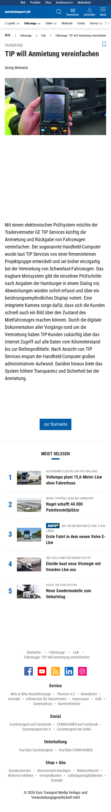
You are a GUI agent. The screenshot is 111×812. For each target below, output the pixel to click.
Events (81, 23)
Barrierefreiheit (69, 704)
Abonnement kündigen (54, 770)
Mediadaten (84, 2)
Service (94, 23)
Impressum (80, 699)
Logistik (10, 23)
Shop (48, 2)
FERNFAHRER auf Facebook (77, 724)
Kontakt (14, 699)
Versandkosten (50, 775)
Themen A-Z (66, 694)
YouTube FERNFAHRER (75, 750)
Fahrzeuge (30, 23)
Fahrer (49, 23)
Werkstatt (67, 23)
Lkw (76, 652)
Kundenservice (64, 2)
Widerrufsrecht (88, 770)
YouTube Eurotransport (36, 750)
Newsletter (89, 694)
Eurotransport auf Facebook (30, 724)
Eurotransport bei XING (74, 729)
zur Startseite (55, 424)
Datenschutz (42, 704)
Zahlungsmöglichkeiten (85, 775)
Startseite (34, 652)
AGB (98, 699)
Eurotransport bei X (36, 729)
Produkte (35, 2)
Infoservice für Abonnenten (46, 699)
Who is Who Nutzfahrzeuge (31, 694)
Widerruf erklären (20, 775)
